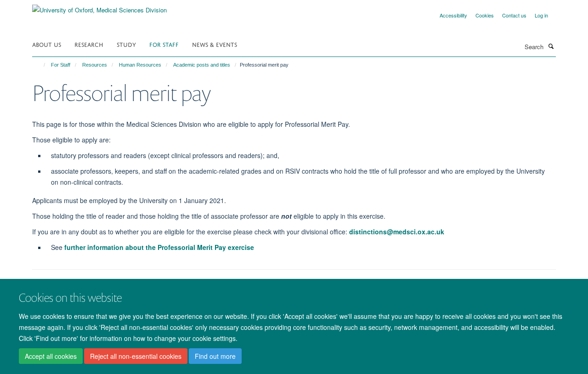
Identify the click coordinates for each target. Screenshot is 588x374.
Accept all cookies (51, 356)
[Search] (551, 46)
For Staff (164, 44)
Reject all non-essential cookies (135, 356)
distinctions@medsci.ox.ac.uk (396, 231)
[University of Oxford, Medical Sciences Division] (99, 6)
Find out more (215, 356)
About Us (46, 44)
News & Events (214, 44)
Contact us (514, 15)
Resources (94, 65)
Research (88, 44)
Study (126, 44)
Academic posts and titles (201, 65)
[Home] (40, 65)
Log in (541, 15)
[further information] (63, 247)
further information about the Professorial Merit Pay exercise (159, 247)
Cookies (484, 15)
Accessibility (453, 15)
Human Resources (140, 65)
